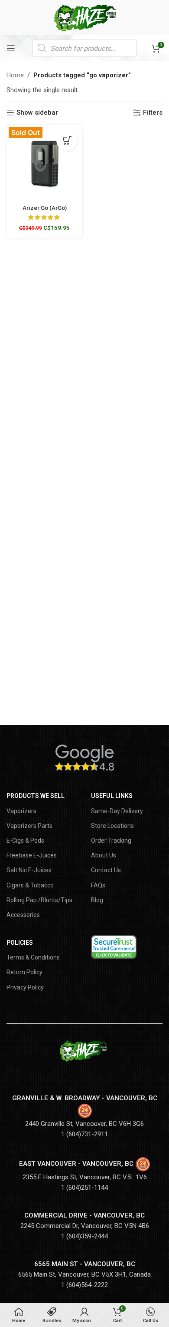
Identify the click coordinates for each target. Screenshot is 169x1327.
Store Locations (112, 825)
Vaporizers (21, 810)
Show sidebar (37, 112)
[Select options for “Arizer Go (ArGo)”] (67, 140)
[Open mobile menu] (11, 48)
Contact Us (106, 870)
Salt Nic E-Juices (29, 870)
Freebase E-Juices (31, 855)
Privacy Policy (25, 987)
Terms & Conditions (33, 957)
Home (15, 75)
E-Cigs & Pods (25, 840)
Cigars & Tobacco (30, 885)
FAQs (98, 885)
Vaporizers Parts (29, 825)
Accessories (23, 914)
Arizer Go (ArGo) (45, 207)
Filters (152, 112)
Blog (97, 900)
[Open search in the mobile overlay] (84, 48)
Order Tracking (111, 840)
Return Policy (24, 972)
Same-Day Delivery (117, 810)
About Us (103, 855)
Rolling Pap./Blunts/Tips (39, 900)
